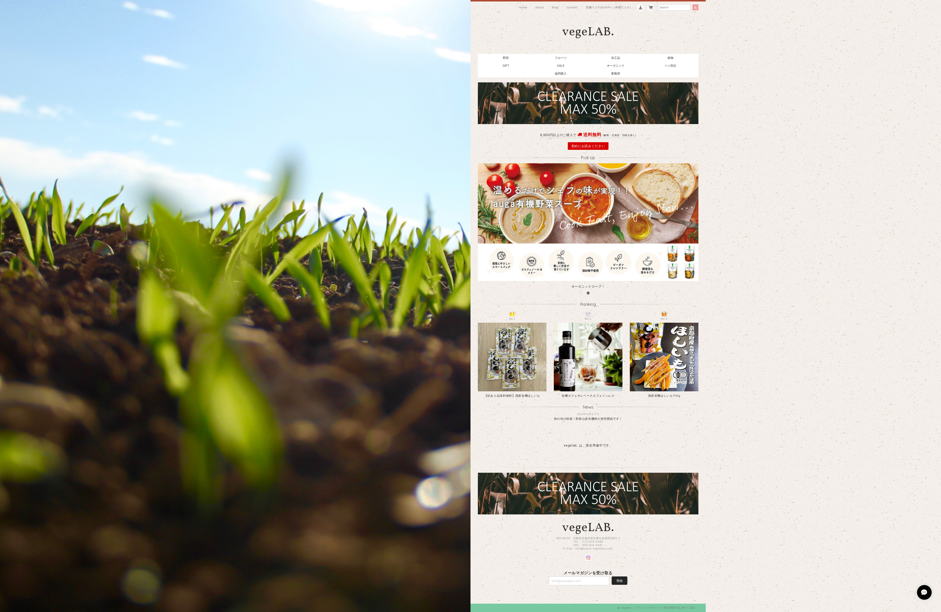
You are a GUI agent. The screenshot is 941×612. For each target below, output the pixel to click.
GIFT (506, 65)
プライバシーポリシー (648, 607)
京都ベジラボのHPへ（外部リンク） (609, 7)
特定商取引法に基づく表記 (679, 607)
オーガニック (615, 65)
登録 (619, 581)
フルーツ (561, 58)
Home (523, 7)
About (539, 7)
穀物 (670, 58)
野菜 (506, 58)
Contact (572, 7)
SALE (560, 65)
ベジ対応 (670, 65)
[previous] (485, 222)
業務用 (615, 73)
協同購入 (561, 73)
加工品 (615, 58)
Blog (555, 7)
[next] (690, 222)
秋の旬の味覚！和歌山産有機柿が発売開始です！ (588, 419)
